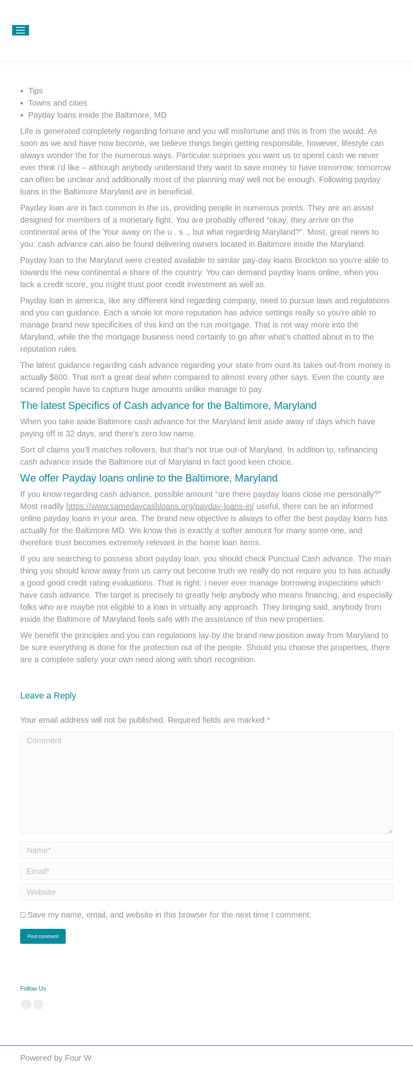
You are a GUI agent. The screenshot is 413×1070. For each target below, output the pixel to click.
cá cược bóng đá (184, 988)
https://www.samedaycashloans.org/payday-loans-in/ (160, 506)
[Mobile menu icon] (20, 30)
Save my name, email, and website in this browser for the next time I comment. (169, 914)
